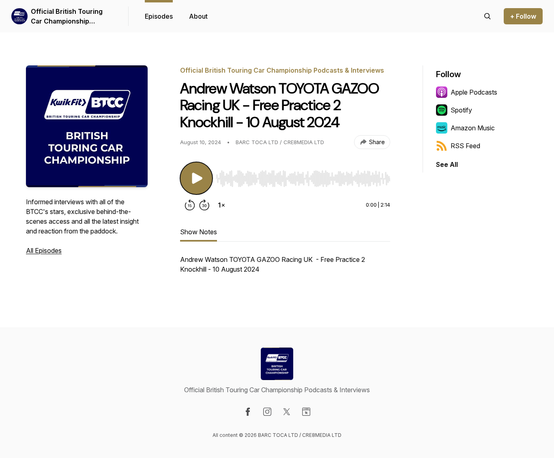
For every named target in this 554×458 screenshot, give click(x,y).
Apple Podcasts (474, 92)
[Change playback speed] (221, 205)
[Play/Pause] (196, 178)
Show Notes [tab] (198, 232)
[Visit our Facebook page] (248, 412)
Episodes (159, 16)
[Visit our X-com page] (287, 412)
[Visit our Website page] (306, 412)
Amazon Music (473, 128)
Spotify (461, 110)
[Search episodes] (487, 16)
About (198, 16)
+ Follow (523, 16)
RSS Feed (465, 146)
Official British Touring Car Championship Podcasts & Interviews (67, 16)
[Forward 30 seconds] (204, 205)
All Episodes (44, 250)
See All (447, 164)
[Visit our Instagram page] (267, 412)
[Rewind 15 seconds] (189, 205)
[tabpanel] (285, 268)
